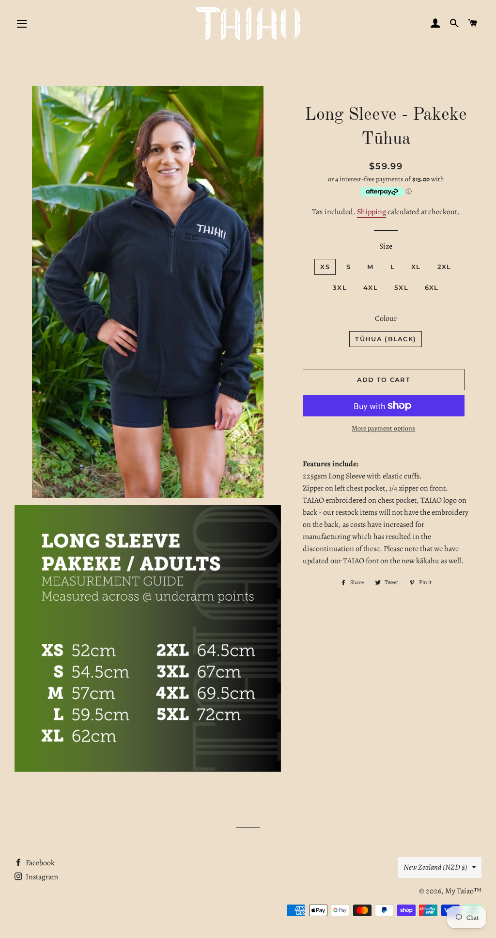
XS (325, 266)
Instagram (41, 877)
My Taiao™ (463, 891)
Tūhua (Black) (385, 339)
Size (385, 246)
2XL (444, 266)
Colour (386, 318)
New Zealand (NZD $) (435, 867)
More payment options (383, 428)
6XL (432, 287)
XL (416, 266)
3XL (340, 287)
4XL (370, 287)
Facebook (39, 863)
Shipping (371, 212)
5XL (401, 287)
